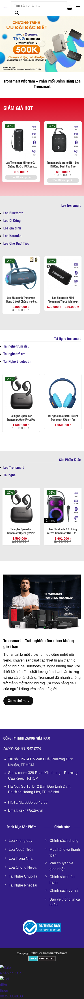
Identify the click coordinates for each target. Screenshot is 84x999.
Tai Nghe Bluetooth (16, 361)
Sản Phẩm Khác (70, 460)
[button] (69, 8)
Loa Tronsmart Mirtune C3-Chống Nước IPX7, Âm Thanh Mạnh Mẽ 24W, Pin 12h (21, 165)
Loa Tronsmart (71, 205)
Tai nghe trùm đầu (16, 346)
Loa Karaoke (12, 236)
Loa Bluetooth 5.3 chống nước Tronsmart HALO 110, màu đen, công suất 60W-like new (63, 531)
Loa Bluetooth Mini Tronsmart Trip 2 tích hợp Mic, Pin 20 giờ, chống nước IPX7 (63, 300)
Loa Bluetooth (13, 213)
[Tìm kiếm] (17, 14)
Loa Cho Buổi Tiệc (16, 243)
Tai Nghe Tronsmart (67, 339)
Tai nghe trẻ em (14, 354)
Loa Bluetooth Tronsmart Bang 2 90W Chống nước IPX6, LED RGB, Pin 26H (21, 300)
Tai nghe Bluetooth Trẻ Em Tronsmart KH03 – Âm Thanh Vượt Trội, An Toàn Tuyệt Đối (63, 418)
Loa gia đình (12, 228)
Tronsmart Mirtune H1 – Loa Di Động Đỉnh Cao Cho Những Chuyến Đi (63, 165)
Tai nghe (9, 475)
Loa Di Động (12, 220)
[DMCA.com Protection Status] (42, 958)
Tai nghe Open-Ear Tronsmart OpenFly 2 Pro (21, 417)
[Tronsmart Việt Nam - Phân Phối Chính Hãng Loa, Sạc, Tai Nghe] (5, 7)
